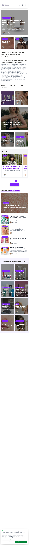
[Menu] (19, 5)
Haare (17, 39)
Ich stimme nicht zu (8, 541)
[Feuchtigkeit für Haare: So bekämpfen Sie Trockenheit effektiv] (14, 118)
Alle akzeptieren (21, 541)
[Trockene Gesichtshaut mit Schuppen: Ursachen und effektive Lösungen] (14, 203)
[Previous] (13, 181)
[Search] (22, 5)
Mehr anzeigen (14, 184)
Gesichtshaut (4, 39)
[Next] (16, 181)
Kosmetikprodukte (6, 17)
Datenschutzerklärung (6, 539)
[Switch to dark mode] (25, 5)
